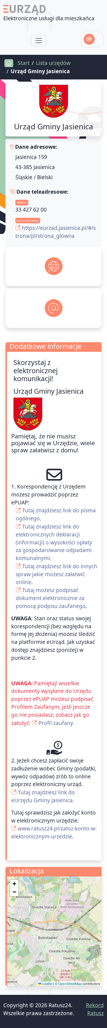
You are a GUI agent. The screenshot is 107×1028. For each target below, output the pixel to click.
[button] (14, 884)
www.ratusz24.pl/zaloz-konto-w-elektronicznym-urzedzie (54, 832)
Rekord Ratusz (95, 1009)
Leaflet (46, 983)
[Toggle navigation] (38, 40)
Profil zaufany (55, 723)
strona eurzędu (28, 220)
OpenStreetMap (70, 983)
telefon (22, 202)
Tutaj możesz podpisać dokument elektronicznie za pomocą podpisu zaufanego (51, 598)
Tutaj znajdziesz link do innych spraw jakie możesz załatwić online (56, 574)
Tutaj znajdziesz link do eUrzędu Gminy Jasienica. (43, 796)
